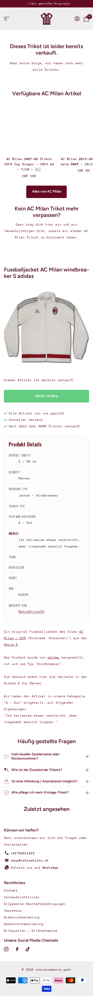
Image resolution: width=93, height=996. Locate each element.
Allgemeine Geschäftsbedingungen (34, 904)
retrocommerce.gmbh (53, 969)
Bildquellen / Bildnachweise (31, 930)
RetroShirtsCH (31, 611)
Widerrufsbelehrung (22, 917)
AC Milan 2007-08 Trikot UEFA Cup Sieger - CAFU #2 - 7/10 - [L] (29, 164)
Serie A (11, 644)
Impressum (13, 910)
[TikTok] (28, 949)
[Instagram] (6, 949)
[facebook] (17, 949)
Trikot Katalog (7, 19)
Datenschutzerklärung (24, 924)
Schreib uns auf (35, 867)
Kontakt (11, 890)
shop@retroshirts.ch (30, 860)
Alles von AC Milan (46, 191)
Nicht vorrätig (46, 396)
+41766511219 (23, 853)
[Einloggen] (77, 19)
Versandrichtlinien (22, 897)
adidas (54, 657)
